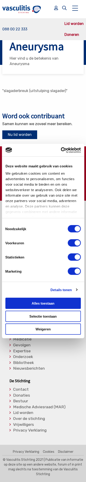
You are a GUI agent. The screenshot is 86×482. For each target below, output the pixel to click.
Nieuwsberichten (29, 368)
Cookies (48, 451)
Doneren (71, 35)
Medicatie (22, 339)
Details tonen (61, 290)
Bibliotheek (23, 363)
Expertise (22, 351)
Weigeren (43, 329)
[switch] (74, 243)
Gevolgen (22, 345)
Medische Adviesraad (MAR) (39, 407)
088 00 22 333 (14, 29)
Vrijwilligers (23, 425)
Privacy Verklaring (30, 430)
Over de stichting (29, 419)
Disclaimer (65, 451)
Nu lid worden (20, 134)
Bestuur (20, 401)
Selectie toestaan (43, 316)
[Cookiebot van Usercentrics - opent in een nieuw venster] (61, 150)
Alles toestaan (43, 303)
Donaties (21, 395)
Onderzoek (23, 357)
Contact (21, 389)
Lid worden (74, 24)
